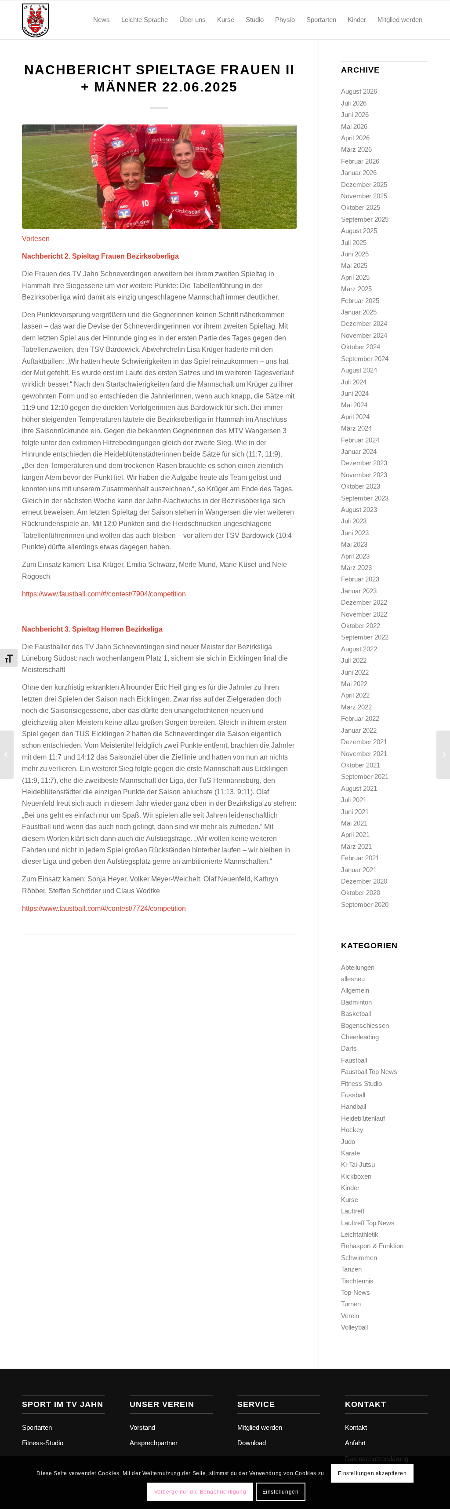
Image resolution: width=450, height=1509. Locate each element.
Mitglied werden (259, 1427)
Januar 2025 (359, 312)
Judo (348, 1141)
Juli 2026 (354, 103)
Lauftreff (352, 1211)
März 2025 (356, 288)
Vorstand (142, 1427)
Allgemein (355, 990)
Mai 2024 (354, 405)
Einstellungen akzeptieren (372, 1473)
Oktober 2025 (360, 207)
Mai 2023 (354, 544)
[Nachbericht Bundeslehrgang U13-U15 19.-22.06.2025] (443, 755)
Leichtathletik (359, 1234)
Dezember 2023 (364, 463)
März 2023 (356, 567)
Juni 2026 (355, 114)
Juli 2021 (354, 800)
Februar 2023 (360, 579)
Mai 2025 (354, 265)
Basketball (356, 1013)
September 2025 (364, 219)
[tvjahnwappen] (64, 19)
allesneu (353, 979)
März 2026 (356, 149)
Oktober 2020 (360, 892)
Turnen (351, 1304)
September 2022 (364, 637)
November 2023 (364, 475)
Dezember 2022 (364, 602)
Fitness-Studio (42, 1443)
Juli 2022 (354, 660)
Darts (349, 1048)
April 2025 (355, 277)
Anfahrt (355, 1443)
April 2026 (355, 138)
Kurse (349, 1199)
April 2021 (355, 834)
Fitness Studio (361, 1083)
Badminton (356, 1002)
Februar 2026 (360, 161)
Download (251, 1443)
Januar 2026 (359, 172)
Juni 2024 (355, 393)
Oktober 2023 (360, 486)
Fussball (353, 1095)
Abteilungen (357, 967)
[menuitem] (101, 19)
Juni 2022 (355, 672)
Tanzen (351, 1269)
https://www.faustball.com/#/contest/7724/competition (104, 908)
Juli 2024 (354, 382)
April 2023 (355, 556)
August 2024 (359, 370)
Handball (353, 1106)
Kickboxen (356, 1176)
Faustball (354, 1060)
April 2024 (355, 416)
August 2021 (359, 788)
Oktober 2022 (360, 625)
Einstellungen (280, 1492)
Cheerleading (360, 1037)
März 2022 (356, 707)
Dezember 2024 (364, 323)
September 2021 (364, 776)
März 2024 (356, 428)
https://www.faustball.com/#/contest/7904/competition (104, 594)
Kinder (350, 1187)
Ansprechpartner (154, 1443)
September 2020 (364, 904)
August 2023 (359, 509)
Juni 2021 (355, 811)
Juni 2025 (355, 254)
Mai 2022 (354, 683)
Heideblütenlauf (363, 1118)
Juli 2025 (354, 242)
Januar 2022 (359, 730)
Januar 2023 (359, 591)
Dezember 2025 (364, 184)
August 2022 (359, 649)
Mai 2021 (354, 823)
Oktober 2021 (360, 765)
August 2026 (359, 91)
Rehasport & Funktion (372, 1246)
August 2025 (359, 230)
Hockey (352, 1129)
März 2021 (356, 846)
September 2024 (364, 358)
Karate (350, 1153)
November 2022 (364, 614)
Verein (350, 1315)
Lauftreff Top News (368, 1223)
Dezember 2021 (364, 741)
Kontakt (356, 1427)
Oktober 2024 (360, 347)
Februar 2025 (360, 300)
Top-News (355, 1292)
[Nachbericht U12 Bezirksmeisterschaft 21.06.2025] (7, 755)
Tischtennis (357, 1281)
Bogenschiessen (365, 1025)
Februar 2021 (360, 858)
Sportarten (37, 1427)
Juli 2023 (354, 521)
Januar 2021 (359, 869)
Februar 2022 (360, 718)
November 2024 (364, 335)
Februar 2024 (360, 440)
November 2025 (364, 196)
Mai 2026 (354, 126)
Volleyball (354, 1327)
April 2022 (355, 695)
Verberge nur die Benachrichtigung (200, 1492)
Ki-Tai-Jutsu (358, 1164)
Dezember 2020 (364, 881)
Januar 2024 (359, 451)
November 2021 (364, 753)
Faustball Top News (369, 1071)
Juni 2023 (355, 533)
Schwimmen (359, 1257)
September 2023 (364, 498)
